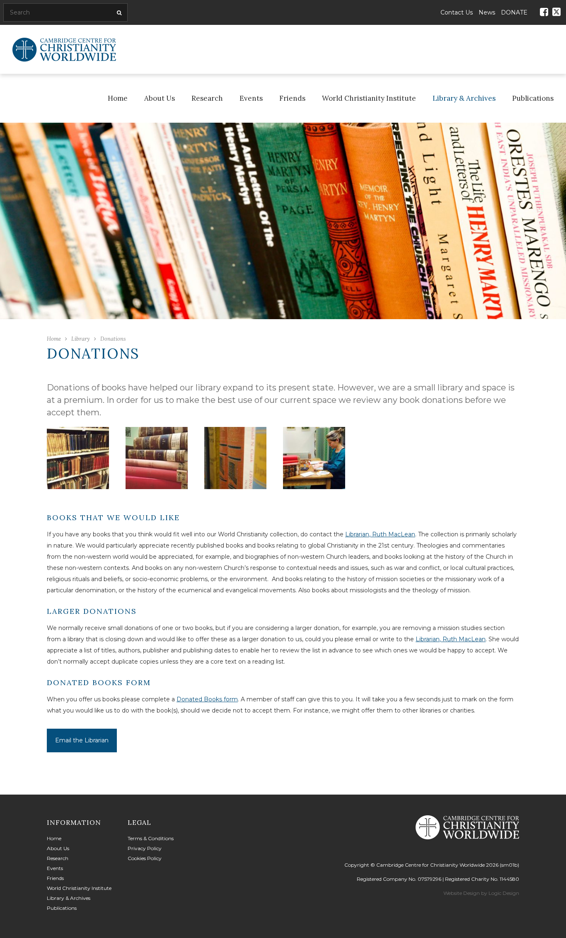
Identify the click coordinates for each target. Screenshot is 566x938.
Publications (533, 98)
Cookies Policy (145, 858)
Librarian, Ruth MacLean (380, 534)
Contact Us (456, 12)
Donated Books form (207, 699)
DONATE (514, 12)
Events (251, 98)
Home (118, 98)
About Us (159, 98)
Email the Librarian (82, 740)
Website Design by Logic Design (481, 893)
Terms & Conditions (151, 838)
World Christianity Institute (369, 98)
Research (207, 98)
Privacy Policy (145, 848)
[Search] (118, 13)
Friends (292, 98)
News (487, 12)
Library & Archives (464, 98)
